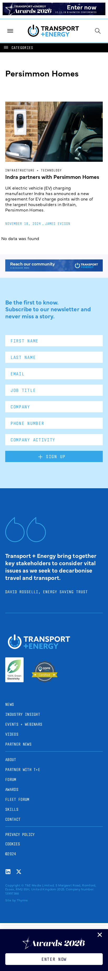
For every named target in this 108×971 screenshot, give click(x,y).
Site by (10, 900)
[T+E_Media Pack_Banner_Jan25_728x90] (54, 270)
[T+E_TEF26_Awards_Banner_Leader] (54, 13)
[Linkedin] (8, 871)
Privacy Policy (20, 834)
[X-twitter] (18, 871)
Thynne (22, 900)
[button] (18, 47)
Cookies (12, 843)
